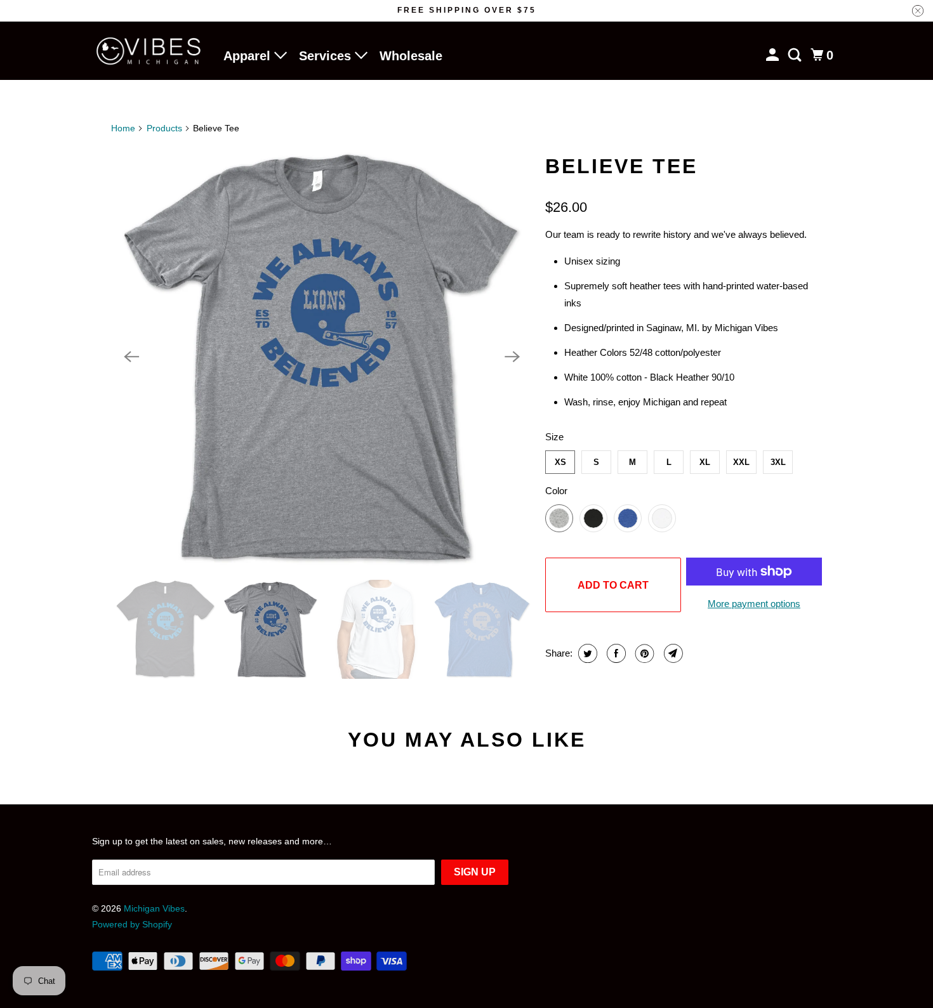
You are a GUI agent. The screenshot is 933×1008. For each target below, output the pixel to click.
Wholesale (411, 56)
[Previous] (131, 356)
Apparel (248, 56)
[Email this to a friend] (672, 653)
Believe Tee (621, 166)
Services (327, 56)
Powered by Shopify (132, 924)
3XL (778, 462)
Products (164, 128)
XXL (741, 462)
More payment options (754, 603)
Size (554, 436)
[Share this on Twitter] (586, 653)
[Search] (796, 55)
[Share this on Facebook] (615, 653)
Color (556, 490)
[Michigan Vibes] (149, 51)
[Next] (512, 356)
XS (560, 462)
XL (704, 462)
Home (123, 128)
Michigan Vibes (154, 908)
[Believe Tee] (322, 356)
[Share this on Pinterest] (643, 653)
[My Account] (774, 55)
